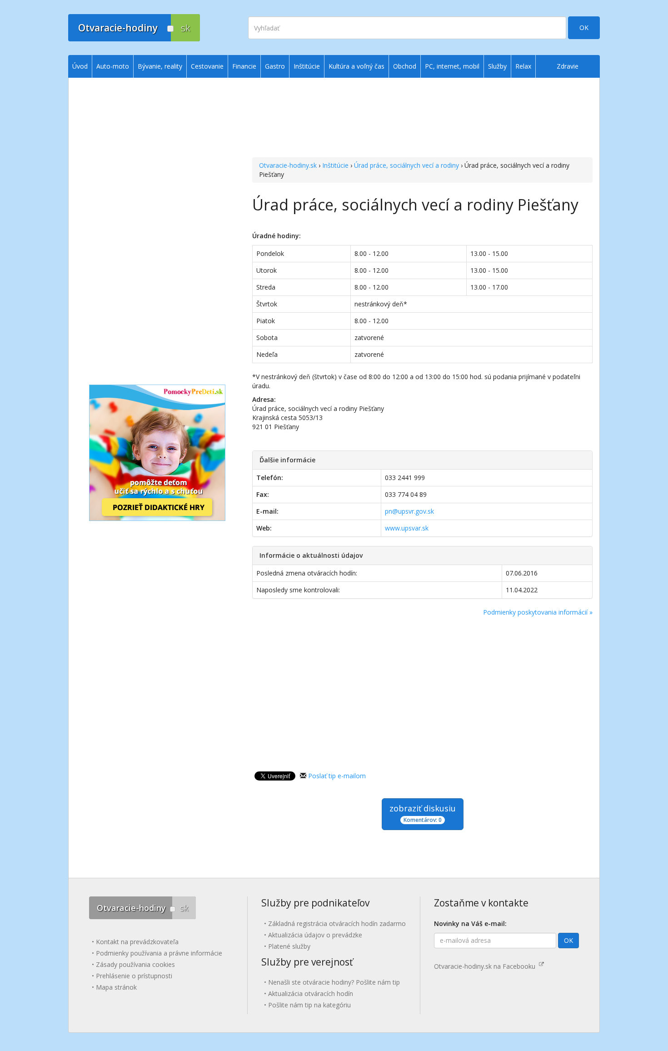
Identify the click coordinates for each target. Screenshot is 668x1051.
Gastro (275, 66)
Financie (244, 66)
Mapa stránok (116, 987)
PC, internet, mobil (452, 66)
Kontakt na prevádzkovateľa (137, 941)
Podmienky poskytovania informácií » (538, 612)
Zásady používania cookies (135, 964)
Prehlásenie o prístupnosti (134, 975)
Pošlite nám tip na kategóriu (309, 1005)
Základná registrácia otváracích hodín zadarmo (337, 923)
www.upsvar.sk (407, 528)
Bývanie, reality (160, 66)
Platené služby (289, 946)
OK (583, 27)
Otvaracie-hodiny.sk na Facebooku (486, 966)
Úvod (80, 66)
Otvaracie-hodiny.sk (288, 165)
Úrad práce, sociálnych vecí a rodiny (406, 165)
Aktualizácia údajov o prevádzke (315, 935)
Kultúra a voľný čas (356, 66)
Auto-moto (112, 66)
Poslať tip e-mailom (337, 775)
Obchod (404, 66)
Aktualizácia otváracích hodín (310, 993)
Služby (497, 66)
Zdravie (567, 66)
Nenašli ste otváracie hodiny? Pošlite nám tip (334, 982)
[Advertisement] (422, 118)
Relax (523, 66)
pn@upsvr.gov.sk (409, 511)
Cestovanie (207, 66)
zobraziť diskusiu (422, 813)
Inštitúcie (335, 165)
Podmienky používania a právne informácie (159, 953)
